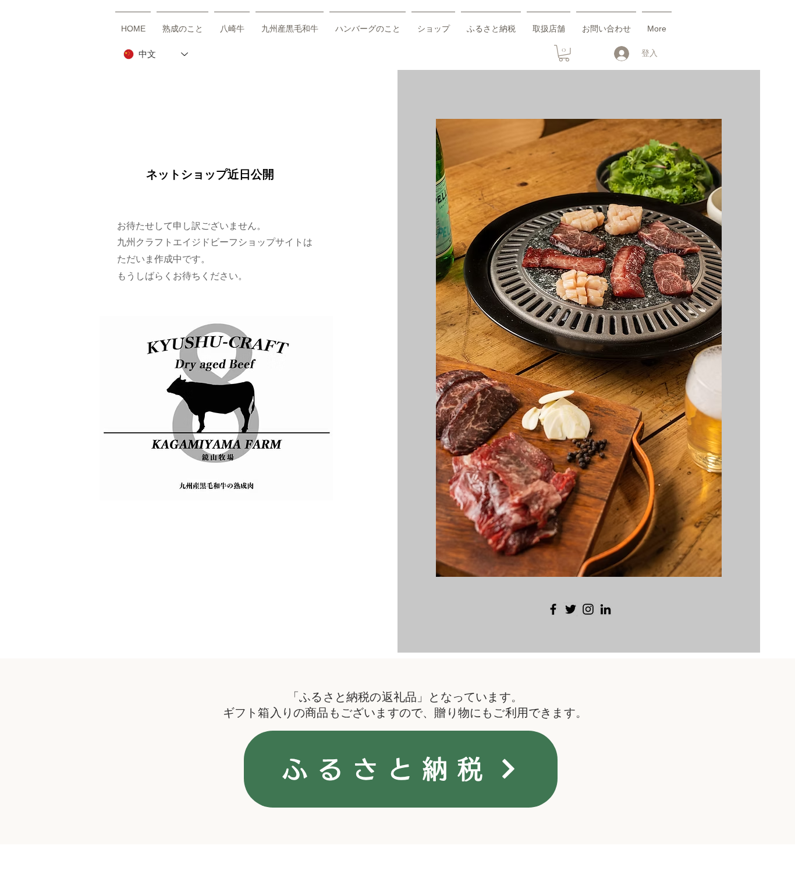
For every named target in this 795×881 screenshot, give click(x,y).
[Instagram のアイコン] (588, 609)
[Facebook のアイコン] (553, 609)
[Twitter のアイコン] (570, 609)
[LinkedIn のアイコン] (605, 609)
